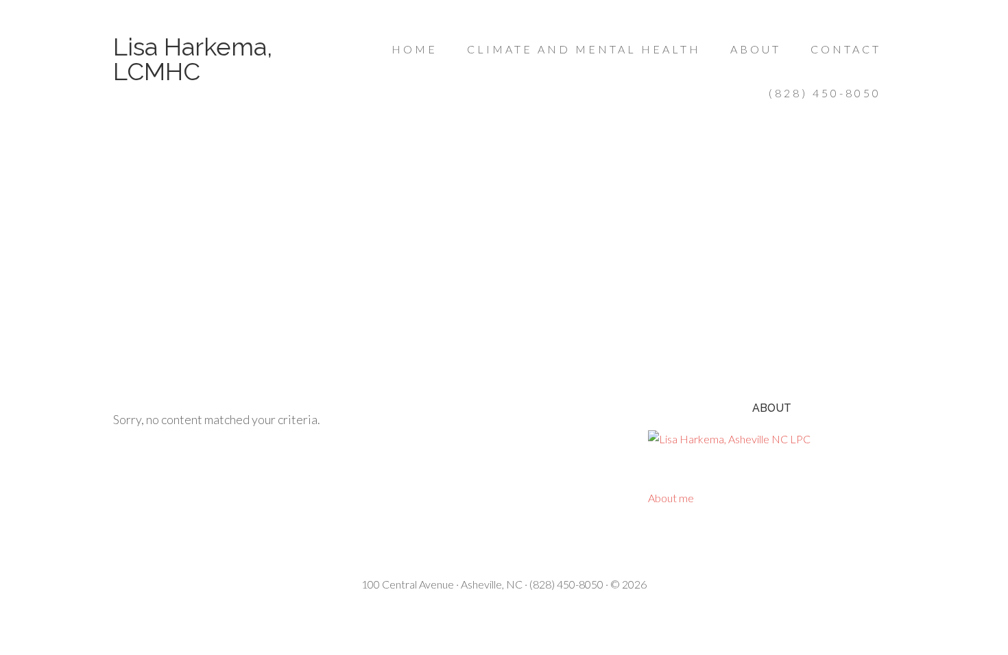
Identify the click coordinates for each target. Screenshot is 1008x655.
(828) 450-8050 (566, 584)
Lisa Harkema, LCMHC (192, 59)
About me (671, 497)
